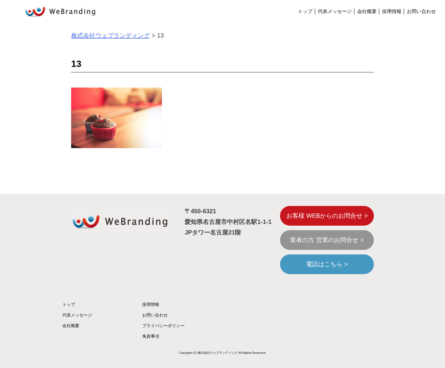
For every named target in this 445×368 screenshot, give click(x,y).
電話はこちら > (327, 264)
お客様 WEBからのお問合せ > (327, 215)
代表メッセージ (335, 11)
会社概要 (367, 11)
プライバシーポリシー (163, 325)
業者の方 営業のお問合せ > (327, 240)
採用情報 (391, 11)
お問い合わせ (421, 11)
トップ (305, 11)
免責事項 (150, 336)
